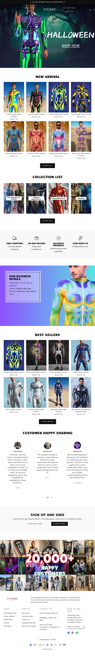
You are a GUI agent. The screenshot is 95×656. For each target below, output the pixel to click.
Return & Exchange (29, 626)
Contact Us (26, 620)
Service (69, 12)
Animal (6, 623)
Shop (29, 12)
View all (47, 166)
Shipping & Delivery (29, 623)
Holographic (8, 620)
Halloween (29, 8)
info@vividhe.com (51, 613)
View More (47, 422)
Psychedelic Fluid (10, 613)
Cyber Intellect (9, 616)
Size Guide (25, 613)
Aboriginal (7, 626)
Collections (69, 8)
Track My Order (27, 616)
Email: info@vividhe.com (20, 288)
